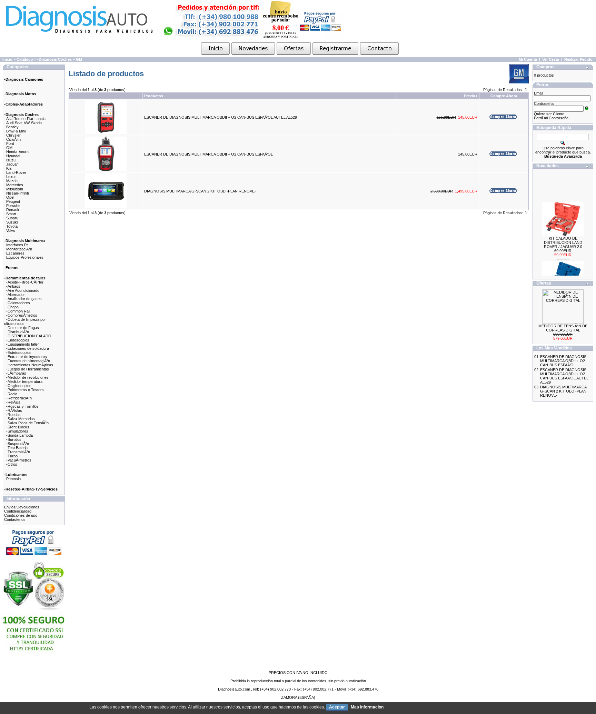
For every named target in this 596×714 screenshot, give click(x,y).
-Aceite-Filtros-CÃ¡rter (24, 282)
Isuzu (11, 160)
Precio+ (470, 96)
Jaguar (12, 164)
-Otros (11, 464)
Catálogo (25, 59)
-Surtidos (13, 439)
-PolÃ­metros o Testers (25, 390)
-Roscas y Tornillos (22, 406)
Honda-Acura (17, 152)
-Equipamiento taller (22, 344)
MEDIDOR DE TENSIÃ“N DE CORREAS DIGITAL (562, 328)
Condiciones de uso (20, 515)
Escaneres (15, 253)
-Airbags (13, 286)
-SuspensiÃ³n (17, 444)
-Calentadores (18, 303)
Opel (10, 197)
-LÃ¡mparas (16, 373)
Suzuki (12, 222)
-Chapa (12, 307)
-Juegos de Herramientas (27, 369)
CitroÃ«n (13, 139)
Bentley (12, 127)
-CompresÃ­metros (21, 315)
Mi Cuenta (528, 59)
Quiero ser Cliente (549, 114)
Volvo (10, 230)
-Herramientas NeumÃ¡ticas (29, 365)
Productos (153, 96)
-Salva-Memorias (20, 419)
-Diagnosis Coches (54, 59)
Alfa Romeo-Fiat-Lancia (26, 119)
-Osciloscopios (18, 386)
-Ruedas (13, 415)
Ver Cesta (550, 59)
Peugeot (13, 201)
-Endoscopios (17, 340)
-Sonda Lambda (19, 435)
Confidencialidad (17, 511)
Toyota (12, 226)
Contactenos (15, 519)
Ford (10, 143)
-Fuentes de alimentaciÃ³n (28, 361)
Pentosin (13, 479)
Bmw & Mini (16, 131)
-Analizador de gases (24, 299)
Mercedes (14, 185)
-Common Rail (18, 311)
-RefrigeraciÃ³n (19, 398)
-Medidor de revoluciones (27, 377)
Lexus (11, 177)
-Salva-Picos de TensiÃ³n (27, 423)
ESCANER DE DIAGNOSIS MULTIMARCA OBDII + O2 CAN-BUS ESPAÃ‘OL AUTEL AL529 (220, 117)
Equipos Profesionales (24, 257)
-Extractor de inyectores (26, 357)
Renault (12, 210)
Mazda (12, 181)
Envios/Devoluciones (21, 507)
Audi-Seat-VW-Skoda (24, 123)
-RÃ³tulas (14, 410)
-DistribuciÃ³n (17, 332)
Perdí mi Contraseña (551, 118)
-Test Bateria (17, 448)
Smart (11, 214)
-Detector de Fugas (22, 328)
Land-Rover (16, 172)
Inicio (7, 59)
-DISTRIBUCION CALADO (28, 336)
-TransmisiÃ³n (18, 452)
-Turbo (12, 456)
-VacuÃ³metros (18, 460)
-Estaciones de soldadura (27, 348)
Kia (8, 168)
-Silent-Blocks (17, 427)
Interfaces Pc (17, 245)
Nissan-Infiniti (17, 193)
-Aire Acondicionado (22, 290)
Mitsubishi (14, 189)
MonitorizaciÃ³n (19, 249)
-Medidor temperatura (24, 381)
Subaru (12, 218)
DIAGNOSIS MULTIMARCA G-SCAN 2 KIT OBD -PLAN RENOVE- (200, 191)
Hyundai (13, 156)
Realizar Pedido (578, 59)
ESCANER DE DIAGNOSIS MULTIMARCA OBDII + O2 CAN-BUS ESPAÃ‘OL (208, 154)
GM (79, 59)
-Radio (11, 394)
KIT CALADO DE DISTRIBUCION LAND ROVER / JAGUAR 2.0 (563, 238)
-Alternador (15, 294)
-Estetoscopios (18, 352)
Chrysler (13, 135)
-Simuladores (17, 431)
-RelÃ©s (13, 402)
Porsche (13, 206)
